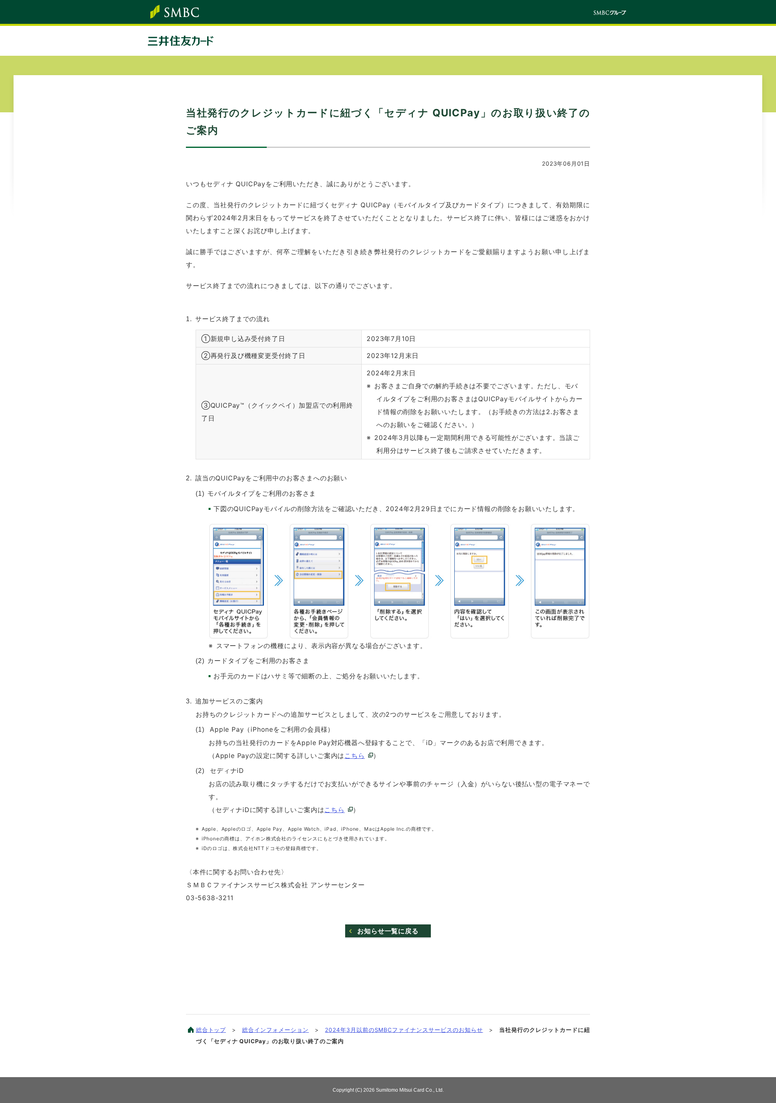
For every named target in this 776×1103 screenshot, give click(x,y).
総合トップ (211, 1030)
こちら (354, 755)
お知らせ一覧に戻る (387, 931)
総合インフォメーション (275, 1030)
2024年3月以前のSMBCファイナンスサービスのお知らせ (404, 1030)
